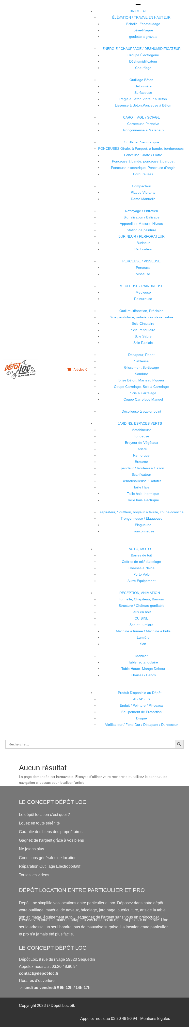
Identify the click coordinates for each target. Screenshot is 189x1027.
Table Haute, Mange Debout (143, 669)
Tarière (141, 449)
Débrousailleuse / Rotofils (141, 481)
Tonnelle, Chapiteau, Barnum (141, 599)
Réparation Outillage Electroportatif (49, 866)
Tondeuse (141, 436)
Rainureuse (143, 299)
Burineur (143, 243)
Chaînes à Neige (141, 568)
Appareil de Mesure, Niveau (141, 224)
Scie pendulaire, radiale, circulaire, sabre (141, 317)
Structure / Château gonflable (141, 606)
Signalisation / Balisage (141, 217)
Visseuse (143, 274)
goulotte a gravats (143, 37)
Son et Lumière (141, 625)
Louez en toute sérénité (39, 823)
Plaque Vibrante (143, 192)
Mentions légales (155, 1018)
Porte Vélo (141, 574)
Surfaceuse (143, 93)
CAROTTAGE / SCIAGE (141, 117)
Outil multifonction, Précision (141, 311)
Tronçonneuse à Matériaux (143, 130)
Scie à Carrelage (143, 393)
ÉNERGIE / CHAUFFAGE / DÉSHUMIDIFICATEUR (141, 49)
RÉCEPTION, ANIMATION (139, 593)
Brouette (141, 462)
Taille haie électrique (143, 500)
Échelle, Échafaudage (143, 24)
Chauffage (143, 68)
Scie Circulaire (143, 323)
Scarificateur (141, 474)
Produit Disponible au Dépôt (139, 693)
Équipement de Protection (141, 712)
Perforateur (143, 249)
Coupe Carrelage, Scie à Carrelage (141, 387)
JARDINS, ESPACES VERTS (140, 423)
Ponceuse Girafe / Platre (143, 155)
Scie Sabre (143, 336)
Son (143, 644)
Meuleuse (143, 292)
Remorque (141, 455)
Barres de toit (141, 555)
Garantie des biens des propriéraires (50, 832)
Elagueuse (143, 525)
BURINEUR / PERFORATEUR (141, 236)
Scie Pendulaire (143, 330)
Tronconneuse (143, 531)
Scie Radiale (143, 343)
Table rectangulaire (143, 662)
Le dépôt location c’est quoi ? (44, 814)
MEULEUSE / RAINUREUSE (141, 286)
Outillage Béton (141, 80)
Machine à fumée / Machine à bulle (143, 631)
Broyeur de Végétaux (141, 443)
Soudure (141, 374)
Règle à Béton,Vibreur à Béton (143, 99)
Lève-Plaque (143, 30)
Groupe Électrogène (143, 55)
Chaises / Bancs (143, 675)
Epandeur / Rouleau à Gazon (141, 468)
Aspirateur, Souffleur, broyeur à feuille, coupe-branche (141, 512)
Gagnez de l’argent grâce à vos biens (51, 840)
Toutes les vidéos (34, 875)
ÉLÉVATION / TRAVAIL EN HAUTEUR (141, 17)
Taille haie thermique (143, 494)
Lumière (143, 637)
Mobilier (141, 656)
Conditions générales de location (48, 858)
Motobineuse (141, 430)
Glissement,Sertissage (141, 367)
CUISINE (141, 618)
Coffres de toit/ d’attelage (141, 562)
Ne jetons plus (31, 849)
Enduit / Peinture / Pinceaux (141, 705)
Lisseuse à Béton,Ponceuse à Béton (143, 105)
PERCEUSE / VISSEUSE (141, 261)
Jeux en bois (141, 612)
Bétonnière (143, 86)
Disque (141, 718)
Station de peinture (141, 230)
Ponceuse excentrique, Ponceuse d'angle (143, 168)
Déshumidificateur (143, 61)
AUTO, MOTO (140, 549)
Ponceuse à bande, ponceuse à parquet (143, 161)
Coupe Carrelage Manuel (143, 399)
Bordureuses (143, 174)
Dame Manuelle (143, 199)
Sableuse (141, 361)
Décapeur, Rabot (141, 355)
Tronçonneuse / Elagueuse (141, 518)
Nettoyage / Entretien (141, 211)
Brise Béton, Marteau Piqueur (141, 380)
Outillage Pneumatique (141, 142)
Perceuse (143, 268)
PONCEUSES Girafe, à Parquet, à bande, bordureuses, (141, 148)
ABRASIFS (141, 699)
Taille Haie (141, 487)
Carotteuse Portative (143, 124)
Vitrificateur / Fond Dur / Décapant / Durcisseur (141, 725)
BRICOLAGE (140, 11)
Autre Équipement (141, 581)
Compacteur (141, 186)
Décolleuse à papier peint (141, 411)
